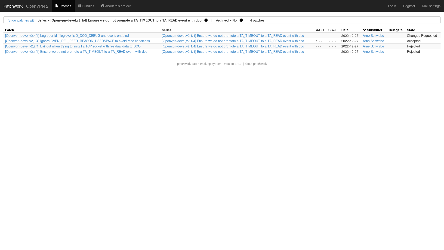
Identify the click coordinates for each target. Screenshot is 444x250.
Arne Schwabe (373, 35)
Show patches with (22, 20)
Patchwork (13, 6)
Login (392, 5)
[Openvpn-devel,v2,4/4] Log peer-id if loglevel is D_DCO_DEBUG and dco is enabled (67, 35)
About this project (117, 5)
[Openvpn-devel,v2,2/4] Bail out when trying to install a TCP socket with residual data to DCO (73, 46)
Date (344, 30)
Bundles (87, 5)
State (411, 30)
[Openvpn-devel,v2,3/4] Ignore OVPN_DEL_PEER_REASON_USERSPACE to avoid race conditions (77, 40)
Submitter (374, 30)
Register (409, 5)
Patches (65, 5)
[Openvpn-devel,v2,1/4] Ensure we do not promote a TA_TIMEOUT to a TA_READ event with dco (233, 35)
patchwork (184, 63)
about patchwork (256, 63)
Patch (9, 30)
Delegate (396, 30)
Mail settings (431, 5)
